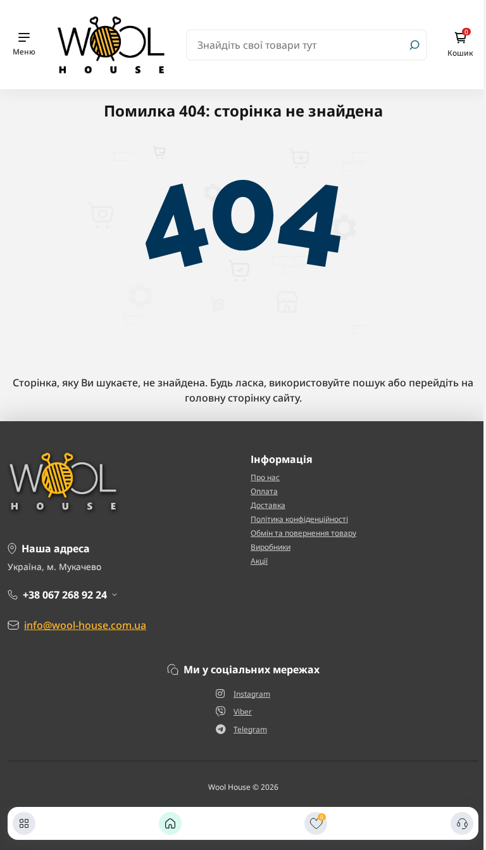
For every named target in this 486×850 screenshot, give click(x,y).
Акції (259, 560)
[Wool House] (111, 44)
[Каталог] (24, 823)
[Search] (414, 45)
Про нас (265, 477)
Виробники (270, 547)
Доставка (268, 505)
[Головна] (170, 823)
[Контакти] (462, 823)
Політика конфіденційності (299, 519)
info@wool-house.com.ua (85, 625)
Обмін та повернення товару (303, 533)
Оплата (264, 491)
